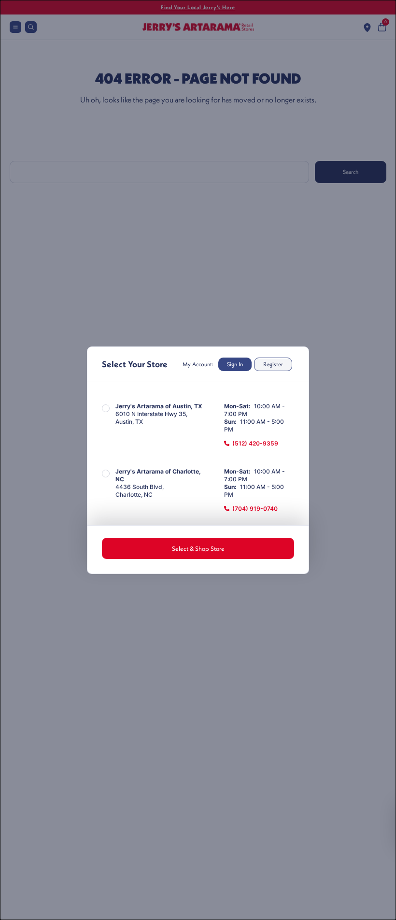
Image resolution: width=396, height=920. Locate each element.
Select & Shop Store (198, 548)
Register (273, 364)
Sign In (235, 364)
